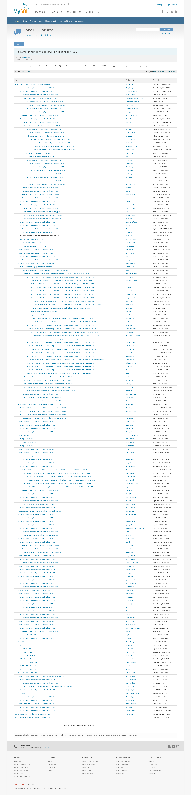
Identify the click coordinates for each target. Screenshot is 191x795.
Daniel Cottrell (130, 119)
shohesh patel (130, 377)
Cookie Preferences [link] (60, 788)
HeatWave (17, 761)
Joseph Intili (129, 542)
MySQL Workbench (88, 774)
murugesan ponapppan (133, 336)
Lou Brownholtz (131, 139)
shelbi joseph (130, 315)
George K (129, 432)
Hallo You (129, 373)
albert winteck (130, 504)
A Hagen (128, 669)
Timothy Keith (130, 208)
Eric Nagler (129, 277)
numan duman (131, 291)
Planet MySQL (50, 21)
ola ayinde (129, 301)
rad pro (128, 188)
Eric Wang (129, 174)
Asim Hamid (130, 346)
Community (79, 21)
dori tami (129, 501)
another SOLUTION (30, 635)
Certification (52, 765)
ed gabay (129, 177)
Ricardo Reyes (130, 184)
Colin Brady (129, 308)
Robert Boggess (131, 697)
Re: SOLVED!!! (24, 645)
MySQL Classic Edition (21, 771)
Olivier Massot (130, 618)
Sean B (128, 631)
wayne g (128, 384)
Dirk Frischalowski (132, 435)
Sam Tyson (129, 164)
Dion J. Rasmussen (132, 494)
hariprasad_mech (131, 146)
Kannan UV (129, 576)
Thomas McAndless (132, 108)
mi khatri (129, 707)
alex (127, 212)
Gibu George (130, 167)
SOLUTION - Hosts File (25, 659)
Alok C (128, 532)
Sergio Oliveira (130, 263)
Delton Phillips (130, 710)
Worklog (33, 21)
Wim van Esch (130, 349)
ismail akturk (130, 311)
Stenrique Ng (130, 267)
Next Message (171, 72)
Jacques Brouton (131, 274)
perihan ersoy (130, 446)
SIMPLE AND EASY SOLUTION (31, 243)
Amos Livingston (131, 115)
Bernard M (129, 380)
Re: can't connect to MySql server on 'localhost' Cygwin (42, 212)
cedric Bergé (130, 105)
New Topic (19, 44)
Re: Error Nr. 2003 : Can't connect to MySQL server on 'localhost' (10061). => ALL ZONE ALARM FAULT (63, 284)
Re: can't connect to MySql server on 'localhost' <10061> (36, 88)
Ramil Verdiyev (131, 621)
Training (50, 761)
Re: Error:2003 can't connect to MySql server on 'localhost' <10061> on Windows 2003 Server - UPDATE (55, 470)
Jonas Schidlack (131, 704)
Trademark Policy (47, 788)
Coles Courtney (131, 133)
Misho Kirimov (130, 511)
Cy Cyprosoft (130, 442)
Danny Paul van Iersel (133, 628)
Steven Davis (130, 652)
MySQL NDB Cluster (88, 765)
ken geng (129, 490)
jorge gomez (130, 260)
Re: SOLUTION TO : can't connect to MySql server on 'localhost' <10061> (43, 408)
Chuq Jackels (130, 686)
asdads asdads (130, 570)
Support (50, 771)
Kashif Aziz (129, 397)
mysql (128, 270)
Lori (127, 456)
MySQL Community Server (90, 761)
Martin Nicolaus (131, 339)
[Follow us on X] (166, 12)
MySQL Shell (86, 767)
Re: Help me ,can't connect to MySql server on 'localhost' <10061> (50, 139)
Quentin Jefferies (131, 222)
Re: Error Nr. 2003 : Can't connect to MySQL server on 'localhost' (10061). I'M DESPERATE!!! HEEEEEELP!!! (60, 277)
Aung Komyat (130, 298)
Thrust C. (129, 229)
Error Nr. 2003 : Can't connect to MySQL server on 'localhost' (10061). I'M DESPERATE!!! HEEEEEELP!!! (56, 274)
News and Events (65, 21)
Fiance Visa (129, 714)
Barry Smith (130, 470)
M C (127, 256)
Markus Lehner (131, 411)
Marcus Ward (130, 655)
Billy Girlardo (130, 428)
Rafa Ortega (130, 538)
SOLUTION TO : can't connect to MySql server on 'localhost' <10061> (40, 404)
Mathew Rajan (130, 243)
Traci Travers (130, 246)
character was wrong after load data (38, 153)
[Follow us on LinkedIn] (171, 12)
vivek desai (129, 387)
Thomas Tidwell (131, 294)
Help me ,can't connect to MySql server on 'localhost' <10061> (46, 136)
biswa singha (130, 356)
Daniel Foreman (131, 497)
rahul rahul (129, 545)
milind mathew (131, 583)
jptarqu (128, 287)
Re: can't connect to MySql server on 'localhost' (39, 504)
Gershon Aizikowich (132, 370)
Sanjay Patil (129, 201)
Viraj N (128, 449)
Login (168, 5)
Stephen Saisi (130, 215)
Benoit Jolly (129, 404)
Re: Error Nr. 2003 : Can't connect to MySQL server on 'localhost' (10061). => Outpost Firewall (61, 308)
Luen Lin (128, 535)
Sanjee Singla (130, 690)
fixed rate (129, 219)
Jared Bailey (129, 284)
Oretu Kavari (130, 587)
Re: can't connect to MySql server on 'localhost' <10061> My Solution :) (41, 676)
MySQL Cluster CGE (20, 774)
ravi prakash (130, 518)
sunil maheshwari (131, 353)
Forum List (30, 35)
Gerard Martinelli (131, 91)
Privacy (16, 788)
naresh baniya (130, 95)
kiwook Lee (129, 198)
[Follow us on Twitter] (173, 747)
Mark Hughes (130, 676)
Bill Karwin (129, 391)
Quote (29, 72)
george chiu (129, 525)
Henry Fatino (130, 332)
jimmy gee (129, 112)
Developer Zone (94, 12)
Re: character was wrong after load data (41, 157)
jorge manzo (130, 366)
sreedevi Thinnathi (132, 563)
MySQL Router (86, 771)
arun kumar (130, 666)
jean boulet (129, 250)
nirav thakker (130, 253)
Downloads (56, 12)
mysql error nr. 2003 (37, 315)
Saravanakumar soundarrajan (135, 528)
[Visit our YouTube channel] (175, 12)
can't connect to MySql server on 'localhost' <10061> (32, 84)
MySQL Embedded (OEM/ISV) (23, 777)
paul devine (129, 322)
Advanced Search (166, 33)
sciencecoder (130, 160)
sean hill (128, 225)
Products (18, 757)
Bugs (25, 21)
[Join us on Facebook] (162, 12)
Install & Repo (44, 35)
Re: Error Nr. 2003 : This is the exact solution (43, 311)
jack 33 (128, 717)
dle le (127, 611)
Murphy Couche (131, 680)
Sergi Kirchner (130, 521)
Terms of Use (36, 788)
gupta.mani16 (130, 232)
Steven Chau (130, 422)
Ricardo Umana (131, 239)
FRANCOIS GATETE (132, 590)
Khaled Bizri (129, 645)
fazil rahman (130, 594)
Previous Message (158, 72)
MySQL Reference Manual (124, 761)
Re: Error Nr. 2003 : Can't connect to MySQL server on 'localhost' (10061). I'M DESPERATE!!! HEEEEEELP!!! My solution (66, 360)
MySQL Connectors (122, 771)
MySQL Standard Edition (22, 767)
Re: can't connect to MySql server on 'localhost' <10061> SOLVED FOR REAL (48, 686)
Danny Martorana (132, 483)
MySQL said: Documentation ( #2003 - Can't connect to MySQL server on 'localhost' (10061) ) (63, 318)
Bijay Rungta (130, 84)
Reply (22, 72)
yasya (128, 157)
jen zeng (128, 614)
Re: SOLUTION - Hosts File (28, 662)
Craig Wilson (130, 425)
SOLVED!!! (21, 642)
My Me (128, 635)
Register (174, 5)
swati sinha (129, 305)
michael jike (129, 604)
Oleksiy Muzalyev (131, 662)
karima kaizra (130, 150)
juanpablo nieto (131, 329)
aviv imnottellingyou (132, 693)
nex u (127, 607)
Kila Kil (128, 191)
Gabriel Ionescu (131, 342)
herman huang (131, 466)
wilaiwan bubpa (131, 363)
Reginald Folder (131, 194)
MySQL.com (41, 12)
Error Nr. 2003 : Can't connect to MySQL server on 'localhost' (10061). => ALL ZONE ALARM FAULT (60, 280)
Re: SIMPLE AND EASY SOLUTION (35, 246)
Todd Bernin (130, 360)
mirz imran (129, 126)
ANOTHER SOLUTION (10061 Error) (31, 239)
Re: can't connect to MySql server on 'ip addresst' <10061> (43, 215)
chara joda (129, 153)
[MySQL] (22, 9)
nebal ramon (130, 181)
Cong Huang (130, 600)
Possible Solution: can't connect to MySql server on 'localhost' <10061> (45, 270)
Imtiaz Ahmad (130, 318)
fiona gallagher (131, 205)
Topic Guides (120, 774)
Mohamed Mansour (132, 102)
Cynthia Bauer (130, 236)
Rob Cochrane (130, 508)
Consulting (51, 767)
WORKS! (22, 693)
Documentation (74, 12)
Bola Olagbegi (130, 325)
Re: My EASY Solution (27, 439)
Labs (41, 21)
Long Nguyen (130, 477)
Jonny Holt (129, 659)
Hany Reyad (130, 453)
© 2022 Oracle (29, 784)
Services (51, 757)
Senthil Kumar (130, 143)
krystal (128, 487)
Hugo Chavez (130, 463)
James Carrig (130, 459)
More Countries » (46, 748)
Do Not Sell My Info (25, 788)
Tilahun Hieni (130, 566)
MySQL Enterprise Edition (22, 765)
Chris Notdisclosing (132, 401)
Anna (127, 415)
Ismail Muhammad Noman (134, 98)
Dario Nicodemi (131, 394)
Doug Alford (130, 473)
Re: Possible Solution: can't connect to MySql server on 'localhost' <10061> (48, 377)
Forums (17, 21)
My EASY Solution (23, 435)
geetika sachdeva (131, 580)
